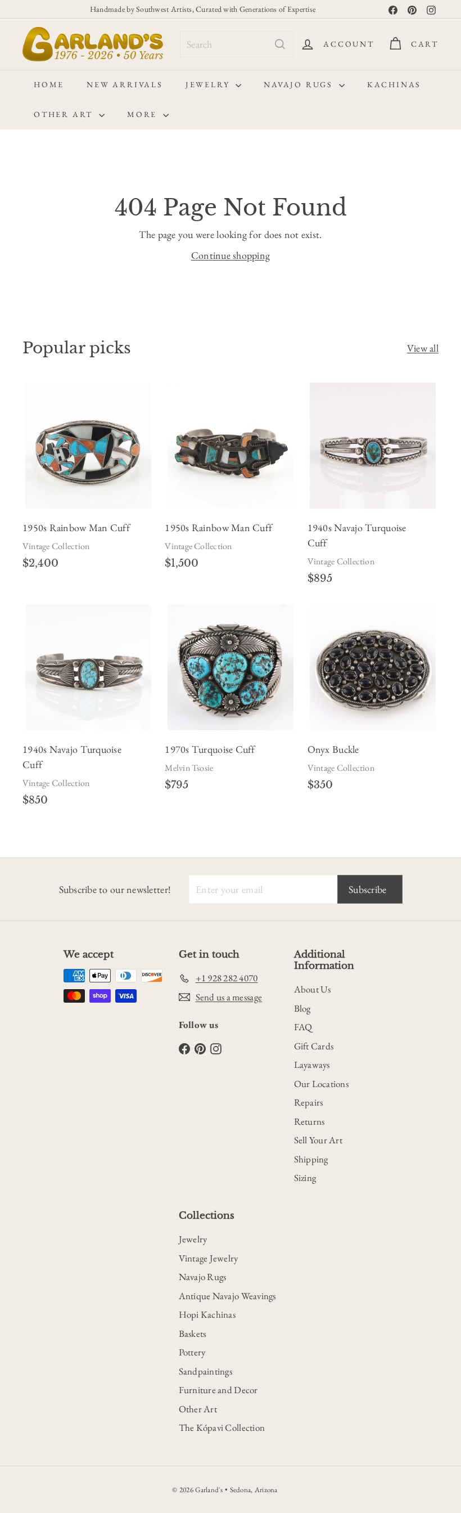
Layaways (312, 1064)
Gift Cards (314, 1046)
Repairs (308, 1102)
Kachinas (394, 84)
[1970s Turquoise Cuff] (230, 701)
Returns (309, 1121)
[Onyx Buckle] (373, 701)
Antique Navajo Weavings (227, 1296)
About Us (312, 989)
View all (423, 348)
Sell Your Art (318, 1140)
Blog (302, 1008)
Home (49, 84)
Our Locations (321, 1083)
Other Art (65, 114)
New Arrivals (125, 84)
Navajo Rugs (300, 84)
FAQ (303, 1027)
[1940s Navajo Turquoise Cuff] (373, 488)
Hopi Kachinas (207, 1314)
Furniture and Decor (218, 1390)
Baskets (192, 1333)
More (143, 114)
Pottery (192, 1352)
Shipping (311, 1159)
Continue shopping (230, 255)
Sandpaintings (206, 1371)
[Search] (279, 44)
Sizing (305, 1177)
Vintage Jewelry (208, 1258)
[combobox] (236, 44)
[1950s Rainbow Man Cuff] (87, 480)
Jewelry (209, 84)
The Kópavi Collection (222, 1427)
